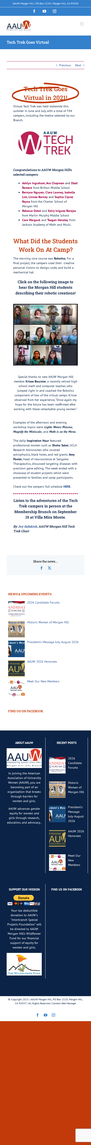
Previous (65, 65)
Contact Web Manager (64, 1003)
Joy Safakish (27, 526)
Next (78, 65)
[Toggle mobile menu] (82, 24)
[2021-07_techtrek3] (45, 305)
